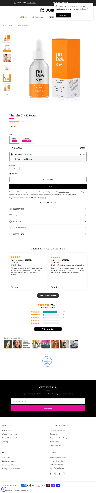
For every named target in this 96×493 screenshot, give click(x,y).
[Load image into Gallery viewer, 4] (7, 68)
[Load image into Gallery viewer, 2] (7, 48)
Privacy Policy (54, 442)
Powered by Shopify (7, 490)
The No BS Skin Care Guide (11, 438)
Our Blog (5, 442)
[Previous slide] (6, 275)
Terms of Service (55, 445)
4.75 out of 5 (54, 305)
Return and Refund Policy (58, 438)
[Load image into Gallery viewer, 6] (7, 88)
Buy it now (48, 186)
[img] (15, 257)
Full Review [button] (14, 287)
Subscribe (48, 408)
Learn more (63, 15)
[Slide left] (7, 31)
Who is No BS (6, 430)
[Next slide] (90, 275)
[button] (14, 122)
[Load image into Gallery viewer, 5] (7, 78)
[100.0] (47, 360)
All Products (6, 457)
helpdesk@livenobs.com (58, 457)
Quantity (12, 165)
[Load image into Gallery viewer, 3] (7, 58)
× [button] (91, 4)
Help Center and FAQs (57, 430)
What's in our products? (10, 434)
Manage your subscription (11, 469)
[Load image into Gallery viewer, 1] (7, 38)
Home (4, 25)
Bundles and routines (9, 461)
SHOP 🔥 (23, 17)
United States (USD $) (9, 485)
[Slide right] (7, 94)
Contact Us (53, 434)
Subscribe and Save (9, 465)
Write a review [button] (48, 329)
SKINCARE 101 (38, 17)
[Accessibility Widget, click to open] (3, 489)
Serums (11, 25)
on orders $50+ (31, 3)
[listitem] (25, 3)
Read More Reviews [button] (48, 295)
